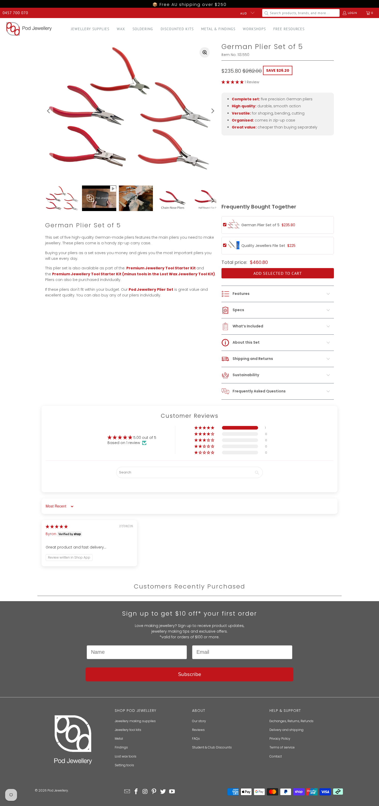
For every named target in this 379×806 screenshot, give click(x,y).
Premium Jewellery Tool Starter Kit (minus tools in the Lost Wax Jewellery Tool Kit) (133, 274)
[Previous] (49, 111)
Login (352, 13)
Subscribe (189, 674)
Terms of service (282, 747)
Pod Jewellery (57, 790)
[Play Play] (130, 111)
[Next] (212, 111)
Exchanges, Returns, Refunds (291, 721)
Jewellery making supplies (135, 721)
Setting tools (124, 765)
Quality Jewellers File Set (268, 245)
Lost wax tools (125, 756)
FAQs (196, 738)
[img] (57, 526)
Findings (121, 747)
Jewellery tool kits (128, 730)
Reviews (198, 730)
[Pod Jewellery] (29, 29)
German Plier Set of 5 (268, 225)
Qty (224, 176)
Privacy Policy (279, 738)
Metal (119, 738)
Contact (275, 756)
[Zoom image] (205, 52)
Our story (199, 721)
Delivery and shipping (286, 730)
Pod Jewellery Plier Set (151, 289)
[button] (90, 29)
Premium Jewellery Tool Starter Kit (161, 268)
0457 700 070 (15, 12)
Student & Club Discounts (212, 747)
